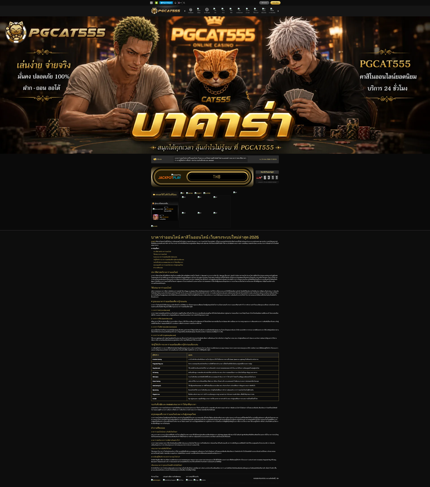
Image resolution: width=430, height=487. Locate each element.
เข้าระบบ (264, 3)
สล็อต (198, 12)
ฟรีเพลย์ (190, 201)
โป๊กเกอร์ (255, 12)
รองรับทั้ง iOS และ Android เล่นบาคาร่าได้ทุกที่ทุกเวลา (168, 262)
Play (177, 177)
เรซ (215, 12)
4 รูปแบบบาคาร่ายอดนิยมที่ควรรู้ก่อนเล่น (165, 257)
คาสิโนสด (207, 12)
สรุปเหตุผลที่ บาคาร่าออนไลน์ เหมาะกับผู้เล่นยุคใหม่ (168, 265)
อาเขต (248, 12)
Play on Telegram (167, 3)
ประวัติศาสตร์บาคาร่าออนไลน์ (162, 251)
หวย (223, 12)
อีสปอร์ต (263, 12)
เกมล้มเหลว (239, 12)
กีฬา (231, 12)
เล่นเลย (190, 206)
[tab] (182, 193)
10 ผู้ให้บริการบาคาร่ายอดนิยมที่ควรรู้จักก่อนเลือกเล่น (168, 259)
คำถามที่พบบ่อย (158, 267)
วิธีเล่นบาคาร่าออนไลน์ (160, 254)
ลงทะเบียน (275, 3)
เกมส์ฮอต (190, 12)
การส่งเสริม (272, 12)
